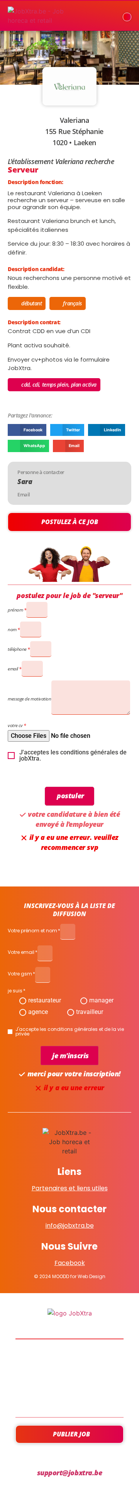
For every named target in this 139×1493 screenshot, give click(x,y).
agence (38, 1011)
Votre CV (15, 725)
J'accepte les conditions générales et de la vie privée (69, 1031)
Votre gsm (20, 974)
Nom (12, 629)
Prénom (15, 610)
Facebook (69, 1262)
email (13, 668)
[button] (27, 430)
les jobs (69, 1357)
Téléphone (17, 649)
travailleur (89, 1011)
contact (69, 1399)
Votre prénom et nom (32, 931)
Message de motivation (29, 698)
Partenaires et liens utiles (70, 1188)
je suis (15, 991)
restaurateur (44, 1000)
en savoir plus (69, 1378)
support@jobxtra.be (69, 1472)
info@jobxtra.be (70, 1225)
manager (101, 1000)
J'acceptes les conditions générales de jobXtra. (73, 755)
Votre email (21, 952)
